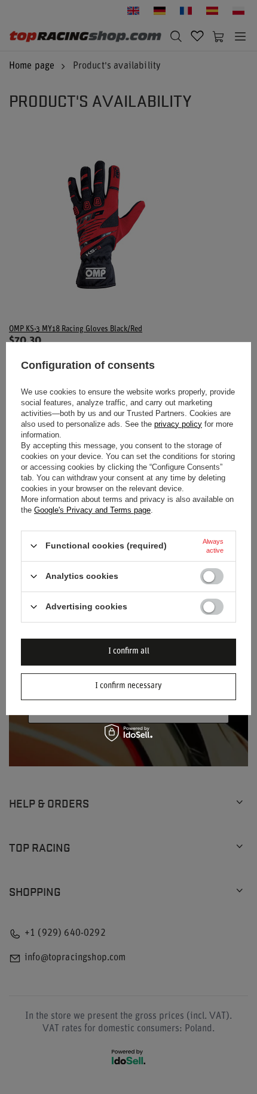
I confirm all (128, 651)
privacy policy (178, 424)
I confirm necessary (128, 686)
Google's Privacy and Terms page (92, 510)
